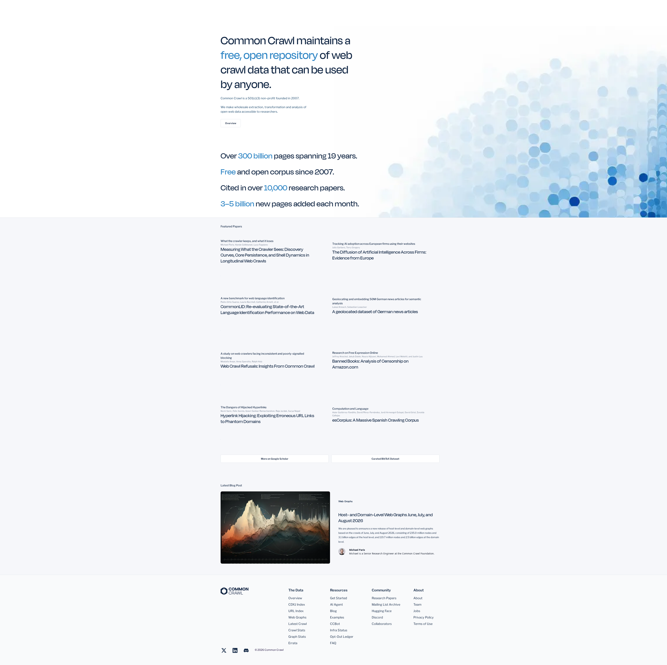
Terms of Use (423, 624)
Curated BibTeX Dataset (385, 458)
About (417, 598)
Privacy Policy (423, 617)
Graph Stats (297, 636)
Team (417, 604)
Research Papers (384, 598)
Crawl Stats (296, 630)
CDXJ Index (296, 604)
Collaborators (382, 624)
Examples (337, 617)
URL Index (296, 611)
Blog (333, 611)
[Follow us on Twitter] (225, 650)
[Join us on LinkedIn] (237, 650)
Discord (377, 617)
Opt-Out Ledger (341, 636)
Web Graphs (297, 617)
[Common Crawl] (234, 591)
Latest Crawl (297, 624)
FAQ (333, 643)
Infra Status (338, 630)
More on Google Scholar (274, 458)
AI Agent (336, 604)
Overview (230, 123)
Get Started (338, 598)
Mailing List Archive (386, 604)
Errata (292, 643)
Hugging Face (382, 611)
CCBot (335, 624)
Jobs (416, 611)
